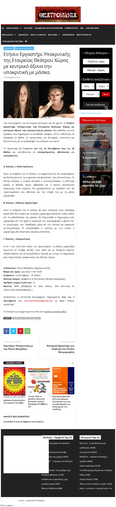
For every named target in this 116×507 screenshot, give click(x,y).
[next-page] (72, 363)
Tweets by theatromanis (91, 113)
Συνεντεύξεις (71, 28)
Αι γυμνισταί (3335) (88, 452)
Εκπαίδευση (7, 35)
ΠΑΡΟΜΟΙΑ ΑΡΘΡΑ (14, 363)
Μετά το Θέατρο (38, 35)
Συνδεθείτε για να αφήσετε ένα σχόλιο (23, 421)
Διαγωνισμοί (92, 28)
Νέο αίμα (52, 35)
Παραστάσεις (12, 28)
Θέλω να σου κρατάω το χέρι (94, 184)
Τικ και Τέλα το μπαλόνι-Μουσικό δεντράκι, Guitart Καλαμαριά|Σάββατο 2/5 (38, 401)
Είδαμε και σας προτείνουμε (49, 28)
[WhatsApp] (27, 331)
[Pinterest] (20, 331)
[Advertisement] (98, 213)
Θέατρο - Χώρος (96, 70)
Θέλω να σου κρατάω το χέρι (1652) (96, 483)
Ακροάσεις (23, 35)
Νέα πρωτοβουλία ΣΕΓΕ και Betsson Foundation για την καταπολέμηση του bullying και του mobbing (61, 403)
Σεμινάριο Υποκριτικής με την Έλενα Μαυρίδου (18, 347)
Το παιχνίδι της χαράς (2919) (55, 456)
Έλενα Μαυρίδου (34, 318)
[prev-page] (69, 363)
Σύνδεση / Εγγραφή (9, 2)
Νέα (82, 28)
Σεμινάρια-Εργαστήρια (24, 48)
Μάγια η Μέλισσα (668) (52, 488)
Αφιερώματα (68, 35)
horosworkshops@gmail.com (38, 300)
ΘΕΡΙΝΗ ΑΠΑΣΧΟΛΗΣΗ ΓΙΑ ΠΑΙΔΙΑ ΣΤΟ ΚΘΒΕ (14, 401)
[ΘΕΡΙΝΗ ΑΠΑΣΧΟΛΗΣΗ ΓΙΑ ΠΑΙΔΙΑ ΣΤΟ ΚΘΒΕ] (14, 382)
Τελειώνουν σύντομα (12, 41)
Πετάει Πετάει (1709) (89, 479)
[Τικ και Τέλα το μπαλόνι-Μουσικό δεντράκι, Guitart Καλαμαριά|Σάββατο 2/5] (39, 380)
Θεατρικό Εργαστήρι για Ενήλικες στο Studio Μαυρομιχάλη (60, 349)
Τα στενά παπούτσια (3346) (54, 452)
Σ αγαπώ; (90, 158)
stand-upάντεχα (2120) (90, 465)
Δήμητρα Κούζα (19, 318)
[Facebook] (6, 331)
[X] (13, 331)
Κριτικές (28, 28)
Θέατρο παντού (83, 35)
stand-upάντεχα (94, 134)
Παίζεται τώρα (96, 61)
